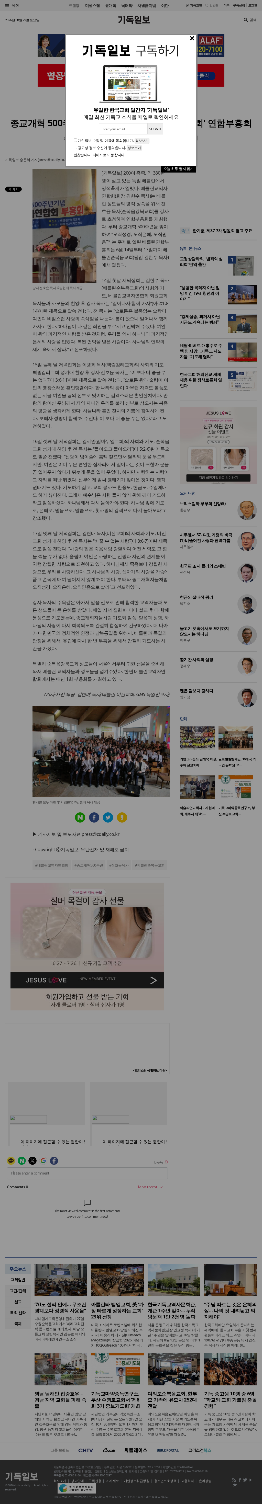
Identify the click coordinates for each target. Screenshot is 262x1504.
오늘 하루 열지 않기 (178, 168)
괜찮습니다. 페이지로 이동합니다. (99, 154)
